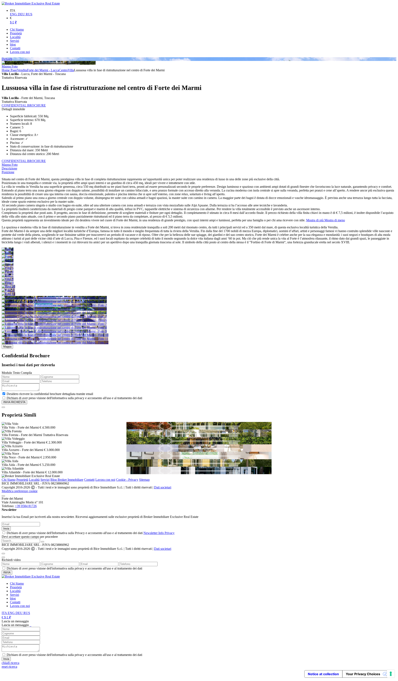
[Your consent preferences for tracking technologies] (391, 674)
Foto (15, 66)
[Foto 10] (8, 286)
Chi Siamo (9, 479)
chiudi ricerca (10, 663)
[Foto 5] (7, 268)
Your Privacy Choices (363, 674)
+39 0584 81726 (26, 506)
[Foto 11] (8, 290)
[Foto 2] (7, 256)
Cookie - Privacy (127, 479)
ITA (5, 613)
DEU (22, 14)
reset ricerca (9, 666)
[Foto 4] (7, 264)
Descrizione (9, 168)
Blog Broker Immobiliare (66, 479)
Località (34, 479)
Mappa (7, 66)
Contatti (89, 479)
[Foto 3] (7, 260)
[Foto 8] (7, 279)
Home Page (9, 70)
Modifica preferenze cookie (20, 491)
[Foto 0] (7, 249)
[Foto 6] (7, 271)
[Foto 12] (8, 294)
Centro (63, 70)
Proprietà (22, 479)
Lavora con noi (105, 479)
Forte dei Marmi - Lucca (43, 70)
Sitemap (144, 479)
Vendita (22, 70)
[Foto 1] (7, 253)
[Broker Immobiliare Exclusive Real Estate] (31, 3)
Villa (71, 70)
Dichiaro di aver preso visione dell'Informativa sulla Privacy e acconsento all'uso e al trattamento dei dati (91, 533)
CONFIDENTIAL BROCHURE (24, 105)
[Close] (3, 407)
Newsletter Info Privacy (159, 533)
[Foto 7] (7, 275)
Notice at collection (323, 674)
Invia (6, 528)
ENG (14, 14)
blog (13, 598)
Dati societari (162, 487)
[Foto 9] (7, 283)
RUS (29, 14)
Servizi (45, 479)
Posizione (8, 172)
